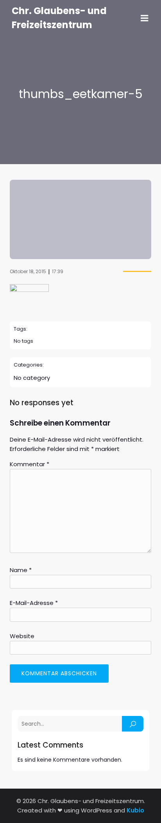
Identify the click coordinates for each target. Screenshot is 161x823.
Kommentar (29, 464)
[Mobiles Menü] (144, 18)
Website (22, 636)
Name (21, 570)
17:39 (57, 271)
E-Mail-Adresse (34, 603)
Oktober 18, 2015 (28, 271)
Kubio (135, 810)
